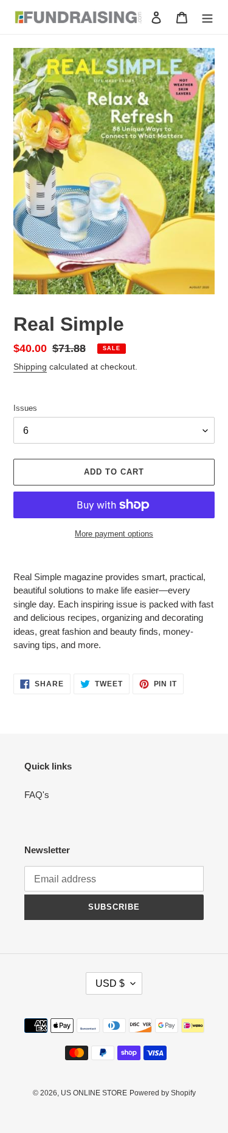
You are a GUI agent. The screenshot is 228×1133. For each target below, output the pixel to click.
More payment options (114, 533)
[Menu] (207, 17)
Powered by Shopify (163, 1093)
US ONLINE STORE (94, 1093)
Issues (25, 408)
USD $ (110, 983)
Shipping (30, 366)
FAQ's (36, 795)
